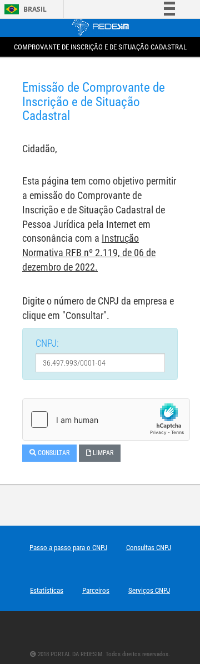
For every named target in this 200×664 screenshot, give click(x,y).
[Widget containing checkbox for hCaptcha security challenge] (106, 419)
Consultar (52, 453)
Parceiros (95, 590)
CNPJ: (47, 343)
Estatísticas (46, 590)
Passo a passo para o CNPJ (68, 547)
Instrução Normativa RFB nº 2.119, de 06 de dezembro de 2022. (89, 252)
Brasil (23, 9)
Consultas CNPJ (148, 547)
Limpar (102, 453)
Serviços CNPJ (149, 590)
